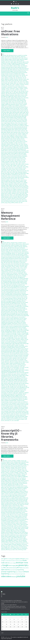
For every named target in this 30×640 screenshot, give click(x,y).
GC (1, 299)
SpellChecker (13, 535)
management (11, 135)
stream (25, 180)
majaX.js (10, 505)
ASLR (23, 252)
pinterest (10, 152)
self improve (13, 170)
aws (22, 66)
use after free (14, 409)
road (8, 165)
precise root (8, 354)
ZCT (10, 420)
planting (26, 152)
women (16, 200)
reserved (7, 366)
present (11, 156)
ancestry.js (3, 462)
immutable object (18, 306)
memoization (15, 323)
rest (16, 164)
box (23, 71)
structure (13, 181)
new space (16, 335)
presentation (24, 156)
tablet (11, 186)
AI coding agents (11, 558)
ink (18, 124)
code (6, 563)
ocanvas (16, 515)
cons (15, 272)
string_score (3, 537)
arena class (18, 252)
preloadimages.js (24, 519)
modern (11, 139)
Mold (18, 511)
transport (14, 190)
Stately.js (14, 536)
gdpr (24, 112)
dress (7, 100)
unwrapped (8, 409)
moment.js (25, 511)
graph (26, 302)
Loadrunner (14, 504)
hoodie (9, 120)
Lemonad (6, 504)
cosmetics (17, 89)
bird (21, 70)
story (22, 180)
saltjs (19, 528)
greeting (6, 116)
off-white (13, 339)
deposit (19, 93)
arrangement (14, 63)
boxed (20, 260)
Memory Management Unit (12, 327)
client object (22, 265)
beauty (20, 68)
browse (2, 74)
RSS (9, 166)
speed (2, 178)
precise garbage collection (18, 352)
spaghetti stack (17, 379)
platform (16, 153)
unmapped (10, 408)
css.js (14, 474)
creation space (24, 274)
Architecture (3, 63)
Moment (22, 139)
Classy (22, 470)
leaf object (3, 315)
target (24, 186)
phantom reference (16, 347)
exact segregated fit (15, 286)
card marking (16, 264)
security (21, 169)
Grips (6, 488)
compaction (18, 269)
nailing (26, 334)
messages (17, 137)
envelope (25, 104)
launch (19, 129)
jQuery (6, 128)
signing (16, 173)
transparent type (4, 402)
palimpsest (3, 346)
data (26, 92)
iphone (9, 127)
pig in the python (16, 350)
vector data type (4, 411)
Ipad (7, 127)
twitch (7, 192)
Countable (16, 472)
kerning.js (21, 500)
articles (9, 64)
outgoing (26, 145)
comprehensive (7, 270)
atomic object (21, 253)
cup (19, 91)
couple (21, 89)
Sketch (24, 173)
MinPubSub (15, 509)
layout (23, 129)
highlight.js (3, 491)
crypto (15, 91)
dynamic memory (17, 283)
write (14, 201)
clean (12, 82)
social (12, 176)
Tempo (9, 541)
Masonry (18, 505)
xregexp (14, 548)
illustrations (19, 121)
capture (17, 76)
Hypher (2, 494)
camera (6, 76)
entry (21, 104)
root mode (22, 367)
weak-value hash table (19, 416)
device (19, 95)
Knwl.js (2, 503)
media (7, 136)
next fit (25, 335)
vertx (27, 545)
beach (14, 68)
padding (20, 342)
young (8, 202)
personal (14, 149)
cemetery (11, 79)
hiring (17, 119)
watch (11, 196)
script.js (16, 529)
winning (20, 198)
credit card (7, 91)
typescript (23, 573)
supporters (10, 184)
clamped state (10, 265)
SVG (18, 184)
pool (17, 155)
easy (13, 101)
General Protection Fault (8, 299)
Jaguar (16, 495)
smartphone (8, 174)
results (19, 164)
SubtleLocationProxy (18, 537)
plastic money (11, 153)
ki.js (11, 502)
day (6, 93)
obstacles (13, 144)
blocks (7, 71)
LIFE (26, 131)
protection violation (8, 358)
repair (16, 162)
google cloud (4, 115)
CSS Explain (10, 474)
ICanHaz (6, 494)
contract (25, 88)
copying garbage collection (12, 274)
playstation (3, 155)
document (26, 97)
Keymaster (3, 502)
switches (11, 185)
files (16, 108)
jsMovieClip (25, 498)
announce (7, 60)
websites (7, 197)
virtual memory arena (10, 412)
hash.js (2, 490)
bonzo (25, 466)
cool (11, 89)
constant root (9, 273)
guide (23, 116)
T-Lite (19, 540)
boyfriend (3, 72)
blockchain (3, 71)
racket (9, 160)
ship (16, 172)
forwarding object (9, 294)
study (25, 181)
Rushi (7, 37)
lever (24, 131)
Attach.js (12, 463)
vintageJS (5, 547)
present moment (17, 156)
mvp (9, 141)
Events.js (19, 482)
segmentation (4, 170)
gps (23, 115)
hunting (9, 121)
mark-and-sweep (9, 322)
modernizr (14, 511)
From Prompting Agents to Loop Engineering (11, 600)
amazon (25, 58)
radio (12, 160)
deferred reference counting (16, 278)
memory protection (13, 329)
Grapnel (3, 488)
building (22, 74)
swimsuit (24, 184)
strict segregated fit (21, 387)
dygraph (24, 479)
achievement (7, 56)
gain (5, 112)
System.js (15, 540)
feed (4, 108)
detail (16, 95)
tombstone (19, 189)
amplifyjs (18, 460)
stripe (9, 181)
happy (15, 117)
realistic (16, 161)
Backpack (25, 66)
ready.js (14, 524)
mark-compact (16, 322)
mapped (23, 321)
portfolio (25, 155)
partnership (9, 148)
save (13, 168)
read (24, 160)
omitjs (19, 515)
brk (2, 261)
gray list (5, 303)
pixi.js (2, 519)
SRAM (21, 380)
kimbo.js (14, 502)
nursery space (17, 338)
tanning (21, 186)
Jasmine (20, 495)
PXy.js (17, 521)
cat (16, 78)
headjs (14, 490)
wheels (19, 197)
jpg (4, 128)
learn (2, 131)
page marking (23, 343)
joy (26, 127)
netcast (17, 141)
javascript (19, 127)
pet (25, 149)
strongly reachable (9, 391)
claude (20, 560)
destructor (14, 280)
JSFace (21, 498)
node (2, 337)
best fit (19, 256)
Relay (26, 524)
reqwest (20, 525)
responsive (12, 164)
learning (5, 131)
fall (19, 107)
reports (23, 162)
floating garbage (9, 291)
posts (8, 156)
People (9, 149)
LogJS (20, 504)
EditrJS (6, 480)
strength (6, 181)
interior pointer (14, 311)
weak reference (7, 414)
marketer (19, 135)
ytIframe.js (8, 549)
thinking (26, 188)
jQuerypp (22, 496)
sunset (2, 184)
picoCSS (14, 517)
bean (6, 464)
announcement (12, 60)
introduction (16, 125)
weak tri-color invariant (21, 414)
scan (12, 368)
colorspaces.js (13, 471)
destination (12, 95)
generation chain (22, 299)
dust (18, 479)
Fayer (17, 483)
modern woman (16, 139)
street (2, 181)
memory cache (9, 325)
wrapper (22, 419)
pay (18, 148)
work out (3, 201)
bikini (11, 70)
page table (8, 345)
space (4, 177)
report (19, 162)
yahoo (20, 201)
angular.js (8, 462)
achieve (2, 56)
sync (17, 185)
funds (2, 112)
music (6, 141)
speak (16, 177)
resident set (16, 366)
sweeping (10, 394)
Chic (25, 468)
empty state (20, 103)
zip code (20, 202)
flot (13, 484)
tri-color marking (11, 403)
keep (12, 128)
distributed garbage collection (9, 281)
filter (19, 108)
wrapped (18, 419)
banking (19, 67)
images (8, 123)
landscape (24, 128)
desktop (7, 95)
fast (2, 108)
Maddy (6, 505)
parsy (2, 517)
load (20, 317)
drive (25, 100)
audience (15, 66)
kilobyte (13, 314)
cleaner (15, 82)
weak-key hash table (9, 416)
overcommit (7, 342)
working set (9, 419)
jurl (2, 500)
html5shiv (12, 492)
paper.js (20, 516)
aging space (11, 246)
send (25, 170)
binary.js (3, 466)
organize (21, 145)
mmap (24, 330)
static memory (4, 383)
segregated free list (12, 372)
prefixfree (18, 519)
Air (8, 58)
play (22, 153)
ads (5, 58)
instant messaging (5, 125)
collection (3, 84)
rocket (21, 165)
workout (11, 201)
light (2, 132)
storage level (20, 386)
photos (19, 150)
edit (25, 101)
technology (5, 188)
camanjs (12, 467)
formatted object (9, 293)
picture (2, 152)
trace (9, 399)
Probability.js (4, 520)
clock (21, 82)
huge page (19, 305)
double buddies (19, 281)
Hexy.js (23, 490)
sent (28, 170)
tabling (2, 395)
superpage (3, 392)
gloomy (14, 487)
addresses (23, 56)
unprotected (15, 408)
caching (2, 264)
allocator (19, 250)
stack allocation (4, 382)
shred (7, 532)
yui (11, 549)
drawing (23, 99)
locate (18, 132)
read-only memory (13, 360)
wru (11, 548)
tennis (17, 188)
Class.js (15, 470)
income (25, 123)
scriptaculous (22, 529)
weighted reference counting (20, 417)
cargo (2, 78)
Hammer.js (20, 488)
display (12, 97)
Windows (14, 198)
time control (3, 189)
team (27, 186)
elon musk (12, 103)
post (2, 156)
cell (23, 78)
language (9, 129)
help (5, 119)
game (11, 112)
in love (19, 123)
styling (2, 182)
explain (2, 107)
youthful (12, 202)
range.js (17, 523)
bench (2, 70)
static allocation (23, 382)
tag (5, 395)
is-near (5, 495)
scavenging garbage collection (7, 370)
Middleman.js (22, 508)
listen (12, 132)
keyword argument (7, 314)
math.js (21, 505)
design (25, 93)
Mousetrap (18, 512)
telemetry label (11, 396)
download (19, 99)
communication (11, 86)
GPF (21, 302)
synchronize (21, 185)
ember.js (10, 480)
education (3, 103)
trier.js (26, 543)
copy (13, 89)
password (15, 148)
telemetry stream (18, 396)
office (17, 144)
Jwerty (7, 500)
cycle (14, 92)
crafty (25, 472)
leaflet (2, 504)
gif (1, 113)
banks (22, 67)
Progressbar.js (22, 520)
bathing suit (9, 68)
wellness (15, 197)
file (14, 108)
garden (18, 112)
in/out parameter (12, 307)
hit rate (9, 305)
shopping (20, 172)
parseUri (25, 516)
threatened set (20, 398)
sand (7, 168)
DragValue (3, 479)
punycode (13, 521)
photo (9, 150)
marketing (24, 135)
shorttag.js (22, 531)
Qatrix (21, 521)
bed (23, 68)
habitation (3, 117)
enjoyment (12, 104)
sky (2, 174)
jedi (22, 127)
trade (5, 190)
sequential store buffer (6, 375)
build (19, 74)
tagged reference (19, 395)
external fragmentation (12, 287)
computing (20, 87)
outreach (7, 147)
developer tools (22, 562)
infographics (8, 124)
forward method (16, 293)
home (6, 120)
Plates (5, 519)
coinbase (21, 83)
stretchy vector (13, 387)
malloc (24, 319)
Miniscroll (6, 509)
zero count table (15, 420)
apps (24, 62)
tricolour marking (5, 406)
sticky (21, 536)
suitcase (15, 182)
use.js (12, 545)
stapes (6, 536)
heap (22, 303)
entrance (17, 104)
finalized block (22, 290)
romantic (3, 166)
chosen (2, 470)
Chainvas (19, 467)
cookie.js (7, 472)
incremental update (10, 309)
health (24, 117)
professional (15, 157)
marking (3, 323)
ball (9, 67)
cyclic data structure (17, 275)
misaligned (13, 330)
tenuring (25, 396)
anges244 (21, 59)
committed (5, 269)
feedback (8, 108)
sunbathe (25, 182)
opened (25, 144)
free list (20, 295)
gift (3, 113)
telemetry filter (4, 396)
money (7, 140)
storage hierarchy (13, 386)
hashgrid (10, 490)
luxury (13, 133)
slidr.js (26, 532)
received (24, 161)
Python (16, 571)
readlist (2, 161)
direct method (22, 280)
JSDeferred (17, 498)
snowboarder (4, 176)
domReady (12, 478)
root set (26, 367)
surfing (15, 184)
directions (19, 96)
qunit (2, 523)
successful (10, 182)
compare (22, 86)
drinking (21, 100)
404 (7, 55)
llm (4, 567)
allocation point (12, 249)
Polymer (13, 519)
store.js (24, 536)
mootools (8, 512)
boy (25, 71)
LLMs (7, 567)
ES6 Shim (3, 482)
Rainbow (13, 523)
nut (6, 515)
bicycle (5, 70)
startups (22, 178)
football (3, 111)
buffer (20, 261)
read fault (7, 360)
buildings (3, 75)
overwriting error (14, 342)
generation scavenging (6, 301)
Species (2, 535)
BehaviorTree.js (16, 464)
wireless (8, 200)
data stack (7, 277)
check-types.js (18, 468)
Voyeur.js (17, 547)
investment (21, 125)
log (18, 504)
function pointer (19, 297)
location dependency (14, 318)
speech (26, 177)
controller (3, 89)
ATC (17, 253)
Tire (2, 543)
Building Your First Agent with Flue (9, 604)
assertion (26, 252)
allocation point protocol (22, 249)
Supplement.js (4, 539)
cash (14, 78)
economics (18, 101)
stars (19, 178)
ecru (2, 285)
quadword (15, 358)
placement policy (8, 351)
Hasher (6, 490)
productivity (13, 569)
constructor (14, 273)
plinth (18, 351)
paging (22, 345)
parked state (21, 346)
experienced (22, 105)
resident (11, 366)
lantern (12, 129)
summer (19, 182)
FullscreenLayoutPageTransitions (8, 486)
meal (5, 136)
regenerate (22, 524)
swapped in (21, 392)
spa (2, 177)
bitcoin (26, 70)
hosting (13, 120)
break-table (24, 260)
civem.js (12, 470)
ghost (27, 112)
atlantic (11, 66)
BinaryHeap (7, 466)
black (23, 258)
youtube (16, 202)
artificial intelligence (16, 64)
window (9, 198)
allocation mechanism (20, 248)
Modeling (7, 139)
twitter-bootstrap (12, 544)
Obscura (12, 515)
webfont (3, 548)
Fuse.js (21, 486)
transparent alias (20, 400)
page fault (17, 343)
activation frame (14, 242)
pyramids (3, 160)
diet (2, 96)
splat (16, 380)
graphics (26, 115)
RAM (19, 358)
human (2, 121)
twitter (10, 192)
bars (25, 67)
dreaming (3, 100)
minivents (11, 509)
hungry (6, 121)
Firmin (2, 484)
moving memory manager (11, 334)
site (19, 173)
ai (7, 58)
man (7, 135)
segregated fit (4, 372)
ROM (8, 367)
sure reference (9, 392)
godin (23, 113)
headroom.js (19, 490)
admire (2, 58)
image (5, 123)
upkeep (26, 192)
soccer (9, 176)
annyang (15, 462)
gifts (5, 113)
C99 (9, 262)
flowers (8, 109)
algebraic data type (18, 246)
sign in (9, 173)
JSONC (13, 499)
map (16, 135)
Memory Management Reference (10, 216)
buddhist (16, 74)
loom (23, 504)
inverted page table (13, 313)
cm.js (26, 470)
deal (9, 93)
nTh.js (17, 513)
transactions (9, 190)
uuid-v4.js (16, 545)
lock (25, 132)
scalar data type (7, 368)
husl (27, 492)
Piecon (22, 517)
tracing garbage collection (16, 399)
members (21, 136)
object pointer (8, 339)
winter (24, 198)
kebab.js (16, 500)
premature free (15, 354)
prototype (8, 521)
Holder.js (21, 491)
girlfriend (11, 113)
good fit (18, 302)
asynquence (3, 463)
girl (7, 113)
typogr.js (3, 545)
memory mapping (5, 329)
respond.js (3, 527)
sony (26, 176)
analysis (6, 59)
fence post (19, 287)
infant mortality (12, 310)
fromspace (13, 297)
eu (6, 105)
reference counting (14, 362)
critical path (3, 275)
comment (22, 84)
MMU (27, 330)
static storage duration (23, 383)
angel (18, 59)
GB (26, 298)
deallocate (15, 277)
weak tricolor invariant (14, 415)
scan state (22, 368)
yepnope (3, 549)
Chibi (23, 468)
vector (17, 193)
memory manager (22, 327)
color (10, 84)
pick (27, 150)
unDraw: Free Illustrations (10, 32)
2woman (4, 55)
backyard (3, 67)
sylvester (3, 540)
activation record (22, 242)
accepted (20, 55)
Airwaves (10, 460)
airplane (16, 58)
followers (18, 109)
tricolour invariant (24, 404)
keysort (7, 502)
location (22, 132)
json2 (8, 499)
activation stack (4, 244)
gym (25, 116)
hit (19, 119)
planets (20, 152)
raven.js (3, 524)
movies (23, 140)
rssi (13, 528)
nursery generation (10, 338)
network (21, 141)
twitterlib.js (19, 544)
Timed (17, 541)
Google (26, 113)
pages (22, 147)
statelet (10, 536)
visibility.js (13, 547)
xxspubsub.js (24, 548)
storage (7, 386)
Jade (14, 495)
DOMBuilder (25, 476)
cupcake (22, 91)
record (10, 162)
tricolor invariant (8, 404)
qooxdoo (25, 521)
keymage (25, 500)
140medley (4, 460)
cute (10, 92)
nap (11, 141)
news (2, 143)
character (16, 79)
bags (7, 67)
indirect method (4, 310)
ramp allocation (23, 358)
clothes (26, 82)
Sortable (26, 533)
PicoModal (18, 517)
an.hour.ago (23, 460)
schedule (20, 168)
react (21, 160)
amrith (2, 59)
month (10, 140)
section (13, 169)
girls (14, 113)
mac (16, 133)
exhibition (17, 105)
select (9, 170)
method (22, 137)
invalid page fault (5, 313)
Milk (27, 508)
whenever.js (7, 548)
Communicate (4, 86)
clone (23, 82)
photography (14, 150)
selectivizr (3, 531)
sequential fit (23, 374)
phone (6, 150)
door (15, 99)
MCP (18, 567)
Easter (10, 101)
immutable (11, 306)
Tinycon (20, 541)
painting (26, 147)
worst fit (14, 419)
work (25, 200)
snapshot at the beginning (15, 378)
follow (14, 109)
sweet (20, 184)
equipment (3, 105)
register (7, 363)
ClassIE (19, 470)
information (14, 124)
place (17, 152)
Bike (9, 70)
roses (7, 166)
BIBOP (23, 256)
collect (27, 83)
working (7, 201)
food (22, 109)
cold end (22, 266)
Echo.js (2, 480)
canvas (13, 76)
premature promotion (24, 354)
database (3, 93)
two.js (25, 544)
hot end (14, 305)
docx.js (12, 476)
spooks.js (25, 535)
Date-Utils (8, 475)
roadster (14, 165)
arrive (5, 64)
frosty (25, 111)
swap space (15, 392)
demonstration (13, 93)
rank (15, 160)
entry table (8, 285)
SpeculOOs (7, 535)
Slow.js (2, 533)
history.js (12, 491)
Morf (11, 512)
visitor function (18, 412)
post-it (5, 156)
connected (10, 272)
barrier (5, 256)
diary (26, 95)
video (3, 576)
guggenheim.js (11, 488)
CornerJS (11, 472)
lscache (26, 504)
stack (12, 178)
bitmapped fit (12, 258)
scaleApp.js (3, 529)
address (18, 56)
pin (7, 152)
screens (24, 168)
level (22, 131)
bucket (10, 261)
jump (10, 128)
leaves (9, 131)
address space (18, 244)
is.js (8, 495)
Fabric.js (14, 483)
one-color (3, 516)
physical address (9, 348)
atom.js (8, 463)
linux (2, 567)
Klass (26, 502)
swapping (5, 394)
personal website (20, 149)
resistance (24, 525)
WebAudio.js (24, 547)
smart (4, 174)
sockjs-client (17, 533)
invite (2, 127)
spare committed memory (9, 380)
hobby (21, 119)
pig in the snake (24, 350)
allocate (5, 248)
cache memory (16, 262)
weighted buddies (10, 417)
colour (21, 268)
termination (7, 398)
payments (26, 148)
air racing (12, 58)
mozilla (2, 141)
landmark (20, 128)
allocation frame (11, 248)
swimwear (3, 185)
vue (14, 194)
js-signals (12, 498)
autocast (3, 464)
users (6, 193)
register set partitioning (15, 363)
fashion (26, 107)
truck (4, 192)
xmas (17, 201)
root (10, 367)
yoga (6, 202)
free (5, 295)
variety (24, 409)
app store (8, 62)
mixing (5, 511)
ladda (7, 503)
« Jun (2, 632)
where (22, 197)
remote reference (13, 364)
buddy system (16, 261)
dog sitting (11, 99)
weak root (13, 414)
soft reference (24, 378)
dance (17, 92)
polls (14, 155)
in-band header (4, 307)
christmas (25, 80)
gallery (7, 112)
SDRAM (16, 370)
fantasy (22, 107)
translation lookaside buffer (10, 400)
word (23, 200)
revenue (26, 164)
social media (17, 176)
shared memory (15, 375)
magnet (23, 133)
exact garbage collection (16, 285)
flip (4, 291)
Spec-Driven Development (14, 573)
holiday (25, 119)
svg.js (9, 539)
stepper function (4, 384)
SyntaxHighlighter (9, 540)
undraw (18, 192)
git (1, 565)
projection (14, 158)
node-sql (9, 513)
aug (19, 463)
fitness (2, 109)
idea (13, 121)
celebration (19, 78)
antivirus (22, 60)
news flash (6, 143)
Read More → (7, 50)
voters (10, 194)
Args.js (19, 462)
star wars (15, 178)
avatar (19, 66)
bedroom (26, 68)
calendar (23, 75)
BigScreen (26, 464)
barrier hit (9, 256)
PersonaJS (9, 517)
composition (9, 87)
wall (6, 196)
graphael (26, 487)
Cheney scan (4, 265)
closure (13, 266)
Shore (18, 531)
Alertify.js (14, 460)
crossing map (10, 275)
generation (16, 299)
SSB (24, 380)
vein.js (24, 545)
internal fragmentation (23, 311)
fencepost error (12, 289)
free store (24, 295)
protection (10, 356)
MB (6, 323)
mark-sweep (23, 322)
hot (11, 305)
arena (14, 252)
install (25, 124)
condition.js (19, 471)
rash (16, 359)
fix (2, 291)
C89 (4, 262)
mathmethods (4, 507)
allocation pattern (5, 249)
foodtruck (25, 109)
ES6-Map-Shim (8, 482)
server (4, 172)
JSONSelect (21, 499)
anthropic (22, 558)
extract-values (9, 483)
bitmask (16, 258)
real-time (12, 161)
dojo (16, 476)
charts (24, 79)
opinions (11, 145)
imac (2, 123)
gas (5, 487)
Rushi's (15, 7)
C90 (6, 262)
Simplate (11, 532)
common (26, 84)
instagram (21, 124)
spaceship (8, 177)
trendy (26, 190)
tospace (6, 399)
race (7, 160)
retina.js (15, 527)
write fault (7, 420)
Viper (9, 547)
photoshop (23, 150)
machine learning (13, 567)
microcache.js (4, 508)
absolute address (6, 242)
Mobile (2, 139)
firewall (25, 108)
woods (19, 200)
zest (16, 549)
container (21, 88)
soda (21, 176)
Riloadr (26, 527)
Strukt (12, 537)
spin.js (17, 535)
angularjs (17, 558)
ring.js (2, 528)
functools (18, 486)
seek (24, 169)
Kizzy (17, 502)
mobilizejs (9, 511)
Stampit (2, 536)
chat (27, 79)
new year (25, 141)
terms (20, 188)
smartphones (15, 174)
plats (19, 153)
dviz (20, 479)
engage (2, 104)
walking (2, 196)
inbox (22, 123)
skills (27, 173)
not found (20, 143)
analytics (10, 59)
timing (8, 189)
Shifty (11, 531)
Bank (16, 67)
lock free (21, 318)
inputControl (20, 494)
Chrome (3, 82)
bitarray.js (13, 466)
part (6, 148)
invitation (26, 125)
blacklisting (6, 260)
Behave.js (10, 464)
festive (11, 108)
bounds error (15, 260)
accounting (24, 55)
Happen (25, 488)
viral (5, 194)
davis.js (15, 475)
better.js (22, 464)
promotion (20, 355)
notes (24, 143)
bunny (7, 75)
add (15, 56)
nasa (21, 567)
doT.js (19, 478)
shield (13, 172)
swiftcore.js (13, 539)
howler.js (25, 491)
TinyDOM (25, 541)
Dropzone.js (14, 479)
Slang (23, 532)
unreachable (21, 408)
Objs (8, 515)
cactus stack (7, 264)
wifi (5, 198)
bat (6, 68)
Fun (27, 111)
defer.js (19, 475)
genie (11, 487)
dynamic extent (9, 283)
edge (22, 101)
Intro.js (25, 494)
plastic (5, 153)
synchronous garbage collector (19, 394)
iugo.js (10, 495)
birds (23, 70)
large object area (19, 314)
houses (22, 120)
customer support (5, 92)
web (14, 196)
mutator (23, 334)
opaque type (11, 341)
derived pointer (7, 280)
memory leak (24, 325)
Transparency (17, 543)
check (6, 80)
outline (2, 147)
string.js (8, 537)
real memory (21, 360)
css (17, 91)
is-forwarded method (22, 313)
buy (20, 75)
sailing (26, 166)
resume (22, 164)
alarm (19, 58)
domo (8, 478)
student (17, 181)
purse (24, 158)
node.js (23, 567)
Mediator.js (14, 507)
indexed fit (24, 309)
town (2, 190)
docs (22, 97)
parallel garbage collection (12, 346)
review (2, 165)
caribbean (6, 78)
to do (11, 189)
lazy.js (22, 503)
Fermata (21, 483)
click (18, 82)
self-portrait (19, 170)
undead (5, 408)
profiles (23, 157)
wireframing (3, 200)
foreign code (16, 291)
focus (11, 109)
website (3, 197)
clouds (5, 83)
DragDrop (23, 478)
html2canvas (6, 492)
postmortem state (8, 352)
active (9, 244)
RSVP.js (15, 528)
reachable (21, 359)
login (3, 133)
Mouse (14, 512)
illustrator (25, 121)
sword (14, 185)
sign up (12, 173)
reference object (21, 362)
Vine (2, 547)
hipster (11, 119)
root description (15, 367)
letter (19, 131)
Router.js (10, 528)
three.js (13, 541)
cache (11, 262)
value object (20, 409)
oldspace (22, 339)
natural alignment (5, 335)
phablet (3, 150)
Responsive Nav (9, 527)
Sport (5, 178)
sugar (24, 537)
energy (25, 103)
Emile (13, 480)
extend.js (3, 483)
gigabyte (14, 302)
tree (21, 190)
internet (11, 125)
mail (27, 133)
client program (8, 266)
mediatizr (10, 507)
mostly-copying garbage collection (8, 331)
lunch (11, 133)
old (19, 144)
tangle (6, 541)
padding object (8, 343)
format (9, 111)
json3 (10, 499)
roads (11, 165)
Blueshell (18, 466)
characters (20, 79)
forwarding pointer (17, 294)
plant (23, 152)
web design (25, 196)
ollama (27, 567)
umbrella (14, 192)
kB (1, 314)
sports (8, 178)
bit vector (23, 257)
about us (15, 55)
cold (24, 83)
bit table (18, 257)
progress (9, 158)
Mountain (14, 140)
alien (22, 58)
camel (2, 76)
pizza (14, 152)
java (17, 565)
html (26, 120)
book (17, 71)
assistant (23, 64)
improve (12, 123)
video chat (21, 193)
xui (20, 548)
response (8, 164)
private (6, 157)
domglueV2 (3, 478)
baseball (3, 68)
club (8, 83)
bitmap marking (4, 258)
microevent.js (10, 508)
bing (19, 70)
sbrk (2, 368)
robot (18, 165)
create (24, 89)
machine (19, 133)
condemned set (4, 272)
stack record (16, 382)
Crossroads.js (4, 474)
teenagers (13, 188)
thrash (12, 398)
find (21, 108)
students (21, 181)
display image (18, 97)
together (15, 189)
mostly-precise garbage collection (13, 333)
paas (10, 147)
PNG (7, 155)
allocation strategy (13, 250)
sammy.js (23, 528)
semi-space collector (15, 374)
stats (11, 180)
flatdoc (5, 484)
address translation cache (16, 245)
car (20, 76)
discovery (3, 97)
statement (3, 180)
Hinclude (8, 491)
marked (14, 505)
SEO (2, 172)
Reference (7, 362)
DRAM (21, 282)
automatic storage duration (17, 254)
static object (10, 383)
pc (1, 149)
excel (13, 105)
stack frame (10, 382)
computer (15, 87)
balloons (12, 67)
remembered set (5, 364)
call (26, 75)
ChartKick (13, 468)
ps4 (17, 158)
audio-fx (16, 463)
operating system (5, 145)
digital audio (11, 96)
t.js (21, 540)
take (16, 186)
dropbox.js (8, 479)
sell (23, 170)
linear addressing (12, 317)
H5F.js (16, 488)
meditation (12, 136)
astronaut (3, 66)
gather (21, 112)
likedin (4, 132)
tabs (14, 186)
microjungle (16, 508)
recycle (2, 362)
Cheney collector (25, 264)
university (22, 192)
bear (17, 68)
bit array (14, 257)
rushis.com (7, 637)
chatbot (3, 80)
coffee (14, 83)
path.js (5, 517)
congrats (3, 88)
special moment (21, 177)
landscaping (3, 129)
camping (10, 76)
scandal (16, 168)
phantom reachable (6, 347)
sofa (24, 176)
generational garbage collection (18, 301)
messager (12, 137)
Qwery (5, 523)
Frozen (21, 484)
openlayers (8, 516)
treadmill (24, 402)
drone (2, 101)
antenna (18, 60)
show (6, 173)
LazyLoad (26, 503)
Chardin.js (3, 468)
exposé (6, 107)
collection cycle (9, 268)
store (19, 180)
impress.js (11, 494)
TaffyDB (3, 541)
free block (8, 295)
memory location (5, 326)
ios (4, 127)
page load (18, 147)
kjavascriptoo (22, 502)
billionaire (15, 70)
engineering (7, 104)
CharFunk (8, 468)
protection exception (18, 356)
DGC (18, 280)
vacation (9, 193)
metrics (25, 137)
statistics (8, 180)
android (14, 59)
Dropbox (6, 101)
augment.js (23, 463)
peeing (4, 149)
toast (4, 543)
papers (2, 148)
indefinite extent (18, 309)
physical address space (19, 348)
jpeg (2, 128)
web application (18, 196)
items (15, 127)
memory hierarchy (17, 325)
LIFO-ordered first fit (18, 315)
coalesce (17, 266)
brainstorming (14, 72)
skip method (19, 376)
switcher (21, 539)
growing (16, 116)
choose (20, 80)
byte (2, 262)
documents (3, 99)
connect (7, 88)
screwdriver (3, 169)
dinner (15, 96)
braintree (20, 72)
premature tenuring (5, 355)
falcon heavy (16, 107)
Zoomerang (20, 549)
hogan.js (17, 491)
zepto (13, 549)
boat (15, 71)
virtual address (12, 411)
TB (24, 395)
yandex (2, 202)
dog (7, 99)
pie (5, 152)
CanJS (16, 467)
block (10, 260)
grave (2, 116)
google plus (15, 115)
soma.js (22, 533)
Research (3, 164)
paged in (13, 345)
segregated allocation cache (18, 371)
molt (21, 511)
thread (15, 398)
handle (15, 303)
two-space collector (13, 406)
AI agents (4, 558)
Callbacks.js (7, 467)
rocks (24, 165)
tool (23, 189)
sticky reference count (13, 384)
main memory (20, 319)
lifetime (12, 315)
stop (17, 180)
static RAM (16, 383)
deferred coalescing (5, 278)
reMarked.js (3, 525)
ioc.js (2, 495)
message (8, 137)
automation (8, 560)
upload (2, 193)
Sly (5, 533)
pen (7, 149)
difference (5, 96)
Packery (13, 516)
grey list (11, 303)
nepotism (11, 335)
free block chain (14, 295)
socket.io (12, 533)
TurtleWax (6, 544)
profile (19, 157)
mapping (3, 322)
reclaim (25, 360)
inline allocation (19, 310)
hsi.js (2, 492)
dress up (11, 100)
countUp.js (21, 472)
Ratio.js (24, 523)
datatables (3, 475)
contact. (17, 88)
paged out (18, 345)
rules (11, 166)
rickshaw (23, 527)
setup (8, 172)
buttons (17, 75)
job (24, 127)
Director (3, 476)
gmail (20, 113)
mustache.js (3, 513)
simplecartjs (16, 532)
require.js (16, 525)
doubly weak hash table (14, 282)
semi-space (8, 374)
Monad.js (3, 512)
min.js (2, 509)
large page (25, 314)
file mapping (11, 290)
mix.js (2, 511)
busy (14, 75)
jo (15, 496)
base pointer (15, 256)
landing (15, 128)
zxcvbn (24, 549)
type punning (21, 406)
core (20, 274)
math (2, 136)
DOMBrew (19, 476)
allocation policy (4, 250)
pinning (2, 351)
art (7, 64)
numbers (8, 144)
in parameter (25, 306)
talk (18, 186)
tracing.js (12, 543)
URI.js (9, 545)
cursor (11, 562)
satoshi (9, 168)
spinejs (21, 535)
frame (2, 295)
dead (11, 277)
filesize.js (25, 483)
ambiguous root (9, 252)
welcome (11, 197)
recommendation (5, 162)
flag (5, 109)
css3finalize (18, 474)
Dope (16, 478)
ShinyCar (15, 531)
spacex (12, 177)
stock (14, 180)
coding (11, 83)
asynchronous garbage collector (8, 253)
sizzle (20, 532)
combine (17, 84)
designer (3, 95)
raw (18, 359)
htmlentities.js (17, 492)
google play (10, 115)
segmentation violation (23, 370)
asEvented (23, 462)
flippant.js (10, 484)
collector (15, 268)
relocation (22, 363)
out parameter (18, 341)
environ (26, 480)
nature (13, 141)
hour (17, 120)
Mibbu (19, 507)
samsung (3, 168)
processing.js (10, 520)
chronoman (7, 470)
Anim (12, 462)
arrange (8, 63)
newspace (21, 335)
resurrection (4, 367)
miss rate (21, 330)
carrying (11, 78)
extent (5, 287)
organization (16, 145)
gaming (14, 112)
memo (25, 136)
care (25, 76)
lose (6, 133)
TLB (25, 398)
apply (15, 62)
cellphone (6, 79)
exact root (8, 286)
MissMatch (21, 509)
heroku (7, 119)
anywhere (3, 62)
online (21, 144)
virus (8, 194)
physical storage (8, 350)
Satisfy (26, 528)
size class (14, 376)
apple (12, 62)
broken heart (6, 261)
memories (3, 137)
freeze (18, 111)
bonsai (21, 466)
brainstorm (8, 72)
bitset (20, 258)
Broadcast (25, 72)
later (15, 503)
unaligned (16, 407)
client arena (16, 265)
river (5, 165)
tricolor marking (16, 404)
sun (22, 182)
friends (21, 111)
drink (18, 100)
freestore (3, 297)
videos (8, 576)
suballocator (17, 391)
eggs (7, 103)
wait (17, 194)
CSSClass (23, 474)
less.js (10, 504)
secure (17, 169)
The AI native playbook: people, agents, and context (13, 606)
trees (23, 190)
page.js (16, 516)
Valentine (14, 193)
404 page (11, 55)
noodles (15, 143)
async (27, 462)
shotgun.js (3, 532)
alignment (25, 246)
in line (16, 123)
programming (20, 569)
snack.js (8, 533)
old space (18, 339)
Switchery (25, 539)
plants (2, 153)
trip (2, 192)
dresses (15, 100)
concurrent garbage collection (18, 270)
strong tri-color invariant (16, 388)
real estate (7, 161)
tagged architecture (10, 395)
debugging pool (21, 277)
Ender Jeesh (17, 480)
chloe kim (16, 80)
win (6, 198)
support (6, 184)
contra (23, 471)
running (18, 166)
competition (3, 87)
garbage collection (13, 298)
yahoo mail (24, 201)
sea (7, 169)
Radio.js (9, 523)
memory (20, 323)
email (16, 103)
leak (26, 129)
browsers (11, 74)
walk (27, 194)
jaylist (13, 496)
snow (24, 174)
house (19, 120)
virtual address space (20, 411)
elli (9, 103)
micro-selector (24, 507)
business (11, 75)
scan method (16, 368)
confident (25, 87)
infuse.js (15, 494)
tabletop (24, 540)
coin (17, 83)
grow (12, 116)
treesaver (23, 543)
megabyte (9, 323)
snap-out (7, 378)
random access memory (6, 359)
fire (23, 108)
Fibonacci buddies (20, 289)
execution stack (23, 286)
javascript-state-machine (6, 496)
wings (17, 198)
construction (12, 88)
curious (26, 91)
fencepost (6, 289)
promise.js (3, 521)
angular (25, 59)
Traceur (7, 543)
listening (15, 132)
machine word (13, 319)
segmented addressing (6, 371)
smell (19, 174)
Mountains (19, 140)
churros (7, 82)
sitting (21, 173)
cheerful (9, 80)
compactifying (12, 269)
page (13, 343)
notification (3, 144)
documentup (8, 476)
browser (7, 74)
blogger (11, 71)
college (7, 84)
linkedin (8, 132)
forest (6, 111)
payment (21, 148)
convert (7, 89)
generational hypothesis (6, 302)
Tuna (2, 544)
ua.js (6, 545)
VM (22, 412)
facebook (10, 107)
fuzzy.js (25, 486)
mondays (3, 140)
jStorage (25, 499)
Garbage (6, 298)
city (9, 82)
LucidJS (2, 505)
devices (22, 95)
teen (10, 188)
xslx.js (18, 548)
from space (8, 297)
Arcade (27, 62)
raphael (21, 523)
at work (7, 66)
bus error (24, 261)
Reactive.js (10, 524)
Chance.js (24, 467)
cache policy (22, 262)
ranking (18, 160)
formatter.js (17, 484)
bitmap (27, 257)
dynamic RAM (24, 283)
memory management (14, 326)
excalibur (10, 105)
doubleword (6, 282)
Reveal (19, 527)
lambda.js (11, 503)
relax (14, 162)
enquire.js (22, 480)
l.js (5, 503)
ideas (15, 121)
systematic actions (5, 186)
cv (12, 92)
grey (8, 303)
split (19, 380)
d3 (26, 474)
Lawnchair (18, 503)
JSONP (17, 499)
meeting (16, 136)
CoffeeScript (4, 471)
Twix (23, 544)
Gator (8, 487)
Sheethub (8, 531)
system (26, 185)
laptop (16, 129)
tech (3, 54)
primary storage (13, 355)
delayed (23, 475)
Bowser (2, 467)
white (2, 419)
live (17, 317)
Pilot (26, 517)
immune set (6, 306)
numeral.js (21, 513)
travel (18, 190)
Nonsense (13, 513)
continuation (20, 273)
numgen (26, 513)
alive (2, 248)
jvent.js (4, 500)
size (11, 376)
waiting (19, 194)
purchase (21, 158)
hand (7, 117)
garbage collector (21, 298)
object (22, 338)
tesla (23, 188)
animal (2, 60)
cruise (11, 91)
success (6, 182)
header (18, 303)
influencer (3, 124)
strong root (8, 388)
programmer (4, 158)
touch (26, 189)
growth (19, 116)
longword (7, 319)
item (13, 127)
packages (14, 147)
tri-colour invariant (20, 403)
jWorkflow (12, 500)
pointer (21, 351)
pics (10, 569)
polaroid (11, 155)
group (9, 116)
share (10, 172)
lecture (12, 131)
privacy (2, 157)
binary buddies (8, 257)
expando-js (24, 482)
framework (14, 111)
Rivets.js (6, 528)
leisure (16, 131)
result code (22, 366)
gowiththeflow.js (20, 487)
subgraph (22, 391)
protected (6, 356)
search (10, 169)
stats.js (17, 536)
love (8, 133)
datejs (12, 475)
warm (8, 196)
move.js (23, 512)
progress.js (16, 520)
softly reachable (4, 379)
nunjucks (3, 515)
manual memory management (14, 321)
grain (23, 302)
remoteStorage (10, 525)
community (17, 86)
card (22, 76)
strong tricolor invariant (13, 390)
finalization (16, 290)
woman (12, 200)
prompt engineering (8, 572)
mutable (19, 334)
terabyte (3, 398)
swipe (7, 185)
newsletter (11, 143)
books (20, 71)
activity (12, 56)
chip (13, 80)
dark (24, 92)
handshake (11, 117)
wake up (23, 194)
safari (21, 166)
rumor (14, 166)
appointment (19, 62)
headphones (20, 117)
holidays (3, 120)
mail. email (3, 135)
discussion (8, 97)
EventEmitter (14, 482)
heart (2, 119)
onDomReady (24, 515)
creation (3, 91)
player (24, 153)
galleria (2, 487)
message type (7, 330)
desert (22, 93)
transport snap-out (18, 402)
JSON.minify (3, 499)
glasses (17, 113)
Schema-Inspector (10, 529)
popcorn (20, 155)
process (10, 157)
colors (13, 84)
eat (15, 101)
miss (17, 330)
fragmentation (25, 294)
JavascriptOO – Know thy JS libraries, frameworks (11, 435)
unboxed (20, 407)
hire (14, 119)
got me (20, 115)
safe (24, 166)
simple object (22, 375)
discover (24, 96)
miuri (25, 509)
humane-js (23, 492)
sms (22, 174)
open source (5, 569)
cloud (2, 83)
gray (2, 303)
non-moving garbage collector (10, 337)
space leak (11, 379)
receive (19, 161)
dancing (20, 92)
